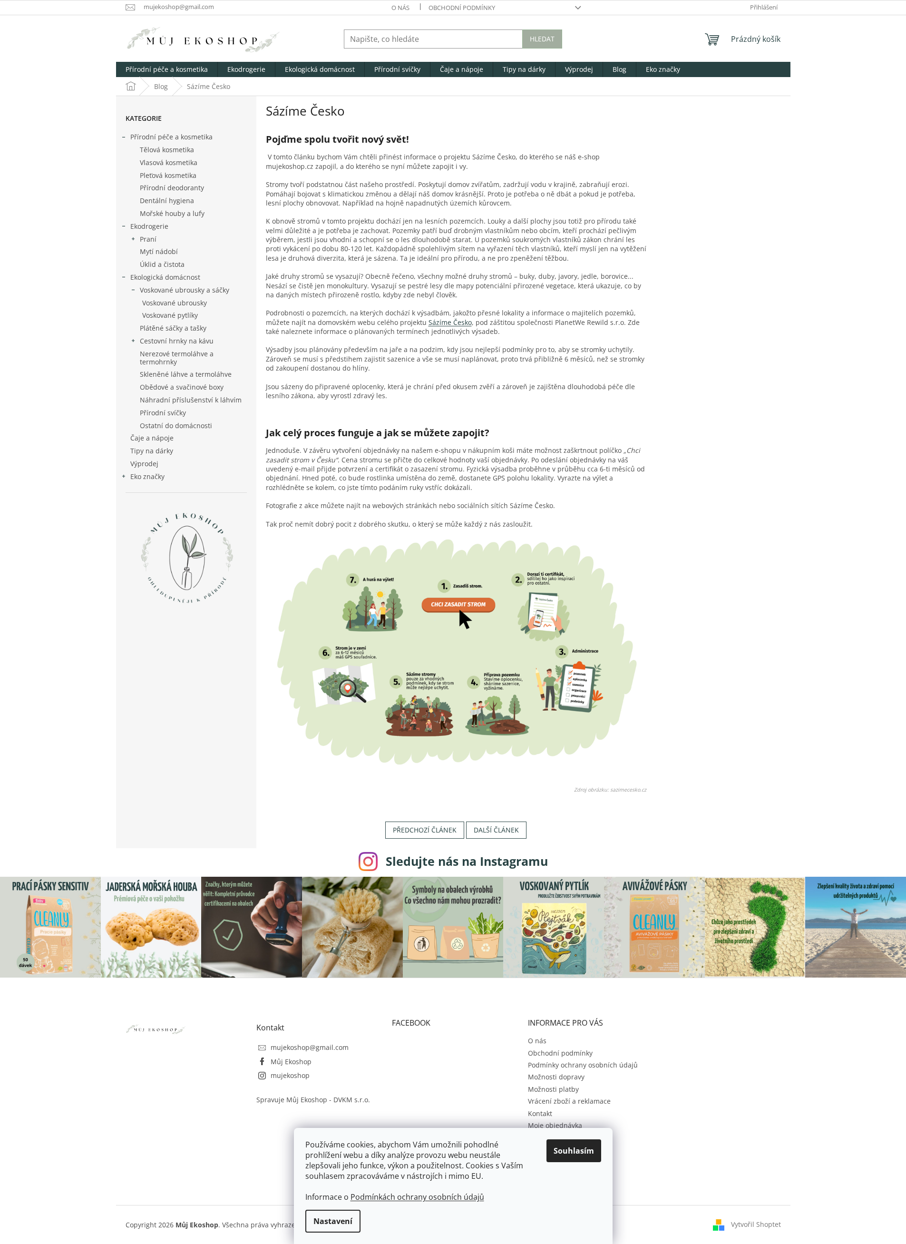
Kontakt (540, 1113)
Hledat (542, 38)
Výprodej (144, 463)
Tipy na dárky (151, 450)
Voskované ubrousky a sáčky (184, 289)
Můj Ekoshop (291, 1061)
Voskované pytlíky (170, 315)
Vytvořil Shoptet (756, 1224)
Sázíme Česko (450, 322)
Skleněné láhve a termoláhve (186, 374)
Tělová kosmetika (167, 149)
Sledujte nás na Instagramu (467, 861)
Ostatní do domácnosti (176, 425)
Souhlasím (574, 1151)
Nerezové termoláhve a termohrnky (177, 357)
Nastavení (332, 1221)
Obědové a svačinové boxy (182, 387)
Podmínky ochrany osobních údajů (583, 1064)
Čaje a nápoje (152, 437)
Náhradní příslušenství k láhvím (191, 399)
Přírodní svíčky (163, 412)
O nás (400, 7)
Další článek (496, 829)
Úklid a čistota (162, 264)
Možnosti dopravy (556, 1076)
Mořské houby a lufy (172, 213)
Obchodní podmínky (462, 7)
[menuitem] (166, 69)
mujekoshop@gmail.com (310, 1047)
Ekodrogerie (149, 226)
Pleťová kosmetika (168, 175)
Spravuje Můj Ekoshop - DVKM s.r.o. (313, 1099)
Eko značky (147, 476)
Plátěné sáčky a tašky (173, 328)
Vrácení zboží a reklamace (569, 1101)
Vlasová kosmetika (168, 162)
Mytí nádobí (159, 251)
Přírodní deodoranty (172, 187)
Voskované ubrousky (174, 302)
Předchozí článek (425, 829)
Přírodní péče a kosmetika (171, 136)
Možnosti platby (553, 1089)
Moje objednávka (555, 1125)
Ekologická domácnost (165, 277)
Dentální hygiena (167, 200)
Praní (148, 239)
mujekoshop (290, 1075)
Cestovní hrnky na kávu (177, 340)
